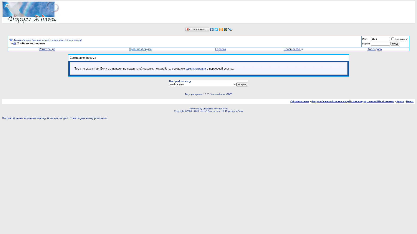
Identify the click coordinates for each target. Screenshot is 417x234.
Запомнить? (401, 39)
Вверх (410, 101)
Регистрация (47, 49)
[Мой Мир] (225, 29)
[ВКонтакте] (212, 29)
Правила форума (140, 49)
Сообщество (292, 49)
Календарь (374, 49)
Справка (220, 49)
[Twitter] (216, 29)
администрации (196, 68)
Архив (400, 101)
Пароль (366, 43)
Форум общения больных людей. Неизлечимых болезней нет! (47, 40)
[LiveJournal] (230, 29)
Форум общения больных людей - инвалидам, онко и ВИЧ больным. (352, 101)
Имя (364, 39)
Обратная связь (299, 101)
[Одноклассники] (221, 29)
